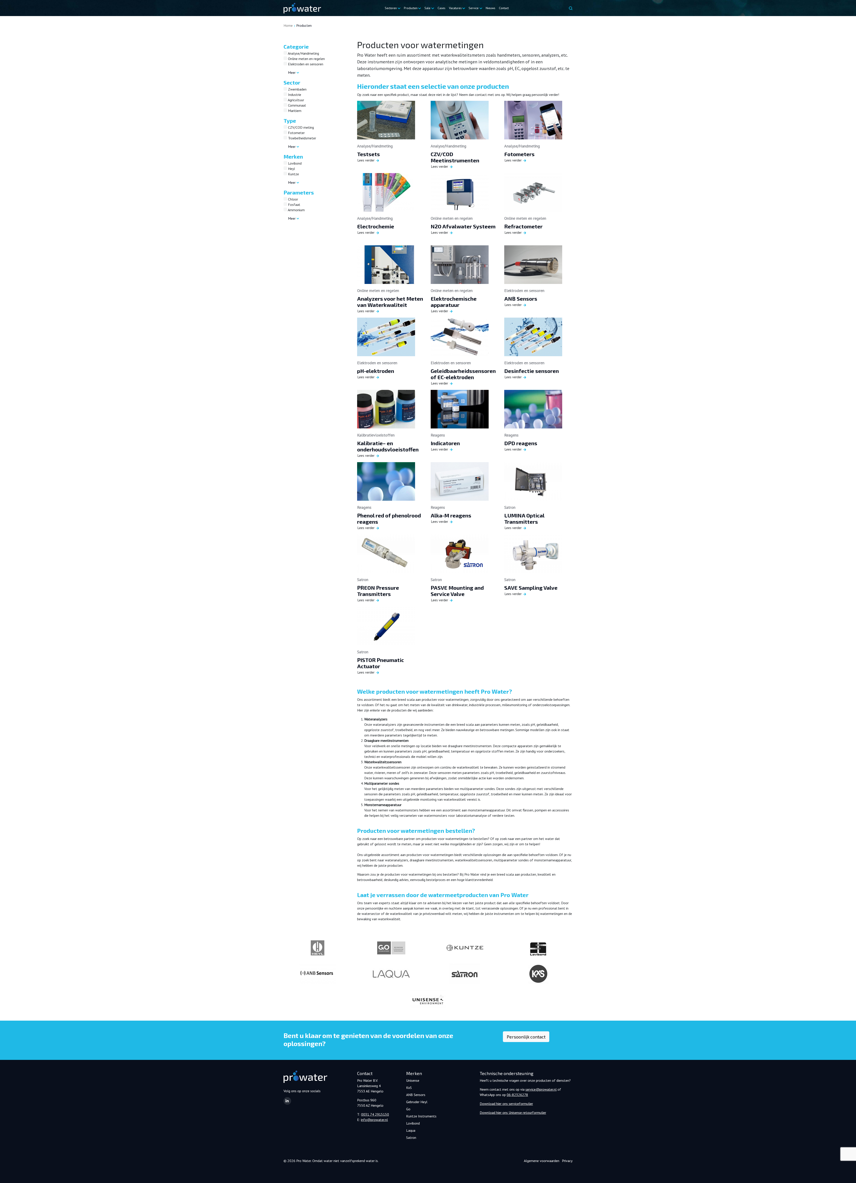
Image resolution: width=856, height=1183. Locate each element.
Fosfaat (293, 204)
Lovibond (294, 163)
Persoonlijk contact (526, 1036)
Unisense (412, 1080)
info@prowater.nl (374, 1119)
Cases (441, 8)
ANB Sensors (415, 1094)
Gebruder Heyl (416, 1102)
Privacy (567, 1160)
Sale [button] (427, 8)
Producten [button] (411, 8)
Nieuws (490, 8)
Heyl (291, 168)
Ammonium (296, 210)
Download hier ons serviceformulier (506, 1103)
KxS (409, 1087)
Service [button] (474, 8)
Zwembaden (297, 89)
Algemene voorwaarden (541, 1160)
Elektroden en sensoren (305, 64)
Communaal (296, 105)
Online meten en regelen (306, 58)
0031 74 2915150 (375, 1114)
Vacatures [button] (455, 8)
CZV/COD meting (300, 127)
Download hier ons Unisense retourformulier (513, 1112)
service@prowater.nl (541, 1089)
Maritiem (294, 110)
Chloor (292, 199)
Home (288, 25)
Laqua (410, 1130)
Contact (504, 8)
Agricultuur (295, 100)
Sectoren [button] (391, 8)
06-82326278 (517, 1094)
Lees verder (365, 160)
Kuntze (293, 174)
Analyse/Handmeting (303, 53)
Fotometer (296, 132)
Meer (292, 72)
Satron (411, 1137)
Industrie (294, 94)
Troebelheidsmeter (301, 138)
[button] (287, 1101)
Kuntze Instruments (421, 1116)
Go (408, 1109)
